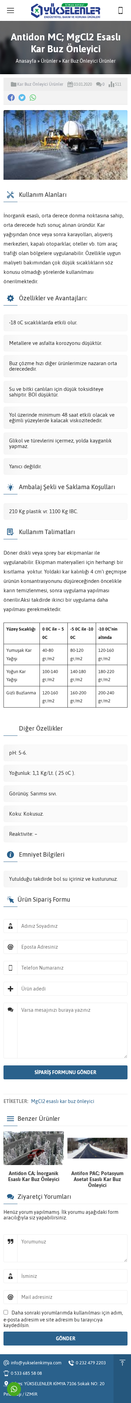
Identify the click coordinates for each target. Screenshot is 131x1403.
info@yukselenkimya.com (36, 1362)
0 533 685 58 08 (26, 1373)
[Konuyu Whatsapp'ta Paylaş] (33, 97)
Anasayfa (26, 61)
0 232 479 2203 (91, 1362)
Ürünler (49, 61)
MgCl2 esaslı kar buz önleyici (62, 1101)
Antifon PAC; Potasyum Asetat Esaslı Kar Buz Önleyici (97, 1179)
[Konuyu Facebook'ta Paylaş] (11, 97)
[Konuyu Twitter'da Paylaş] (22, 97)
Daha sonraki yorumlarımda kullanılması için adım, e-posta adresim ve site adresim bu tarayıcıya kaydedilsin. (63, 1319)
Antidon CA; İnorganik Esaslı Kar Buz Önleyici (33, 1176)
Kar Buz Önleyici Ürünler (89, 61)
